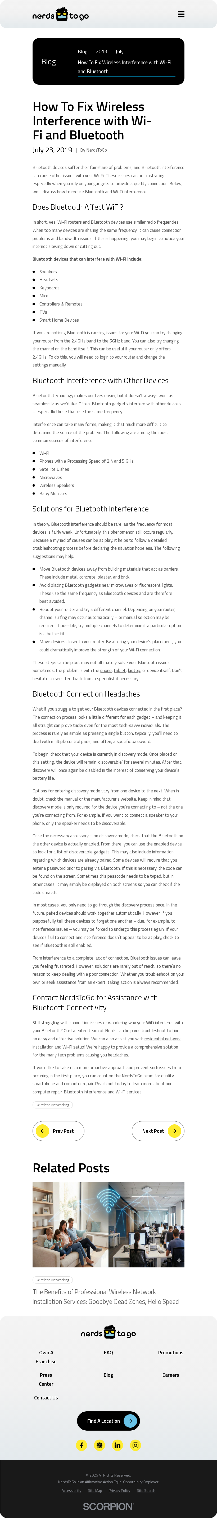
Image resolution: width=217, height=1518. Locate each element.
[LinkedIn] (117, 1445)
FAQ (108, 1352)
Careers (170, 1375)
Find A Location (103, 1421)
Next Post (153, 1131)
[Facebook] (81, 1445)
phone (106, 670)
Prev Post (63, 1131)
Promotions (170, 1352)
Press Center (46, 1379)
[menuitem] (83, 51)
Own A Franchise (46, 1356)
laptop (134, 670)
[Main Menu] (181, 14)
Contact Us (46, 1397)
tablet (120, 670)
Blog (108, 1375)
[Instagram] (135, 1445)
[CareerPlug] (99, 1445)
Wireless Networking (53, 1104)
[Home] (61, 14)
